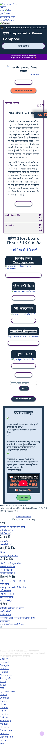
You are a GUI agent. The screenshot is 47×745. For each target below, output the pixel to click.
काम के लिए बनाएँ (6, 570)
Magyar (4, 723)
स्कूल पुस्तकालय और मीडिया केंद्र (13, 587)
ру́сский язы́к (7, 691)
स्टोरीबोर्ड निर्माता (6, 530)
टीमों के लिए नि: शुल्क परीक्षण (11, 563)
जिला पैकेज (4, 584)
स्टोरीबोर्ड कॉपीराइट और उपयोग (12, 608)
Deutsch (4, 668)
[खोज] (8, 10)
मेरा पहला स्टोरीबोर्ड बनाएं (23, 516)
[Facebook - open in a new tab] (1, 636)
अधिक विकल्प (35, 74)
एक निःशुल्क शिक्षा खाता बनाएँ (25, 57)
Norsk (3, 704)
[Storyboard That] (8, 4)
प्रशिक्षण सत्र (5, 590)
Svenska (4, 697)
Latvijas (4, 740)
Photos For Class (9, 555)
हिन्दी (2, 688)
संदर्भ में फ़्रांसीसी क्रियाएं (40, 27)
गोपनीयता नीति (5, 614)
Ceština (4, 717)
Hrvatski (4, 727)
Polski (3, 710)
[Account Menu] (5, 23)
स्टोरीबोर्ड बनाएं (24, 497)
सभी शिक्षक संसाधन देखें (23, 399)
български (6, 730)
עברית (3, 681)
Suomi (3, 701)
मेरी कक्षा (3, 552)
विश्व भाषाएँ (26, 27)
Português (5, 678)
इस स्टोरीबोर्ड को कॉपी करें (23, 90)
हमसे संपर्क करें (5, 544)
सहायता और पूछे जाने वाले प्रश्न (12, 527)
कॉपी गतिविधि (23, 46)
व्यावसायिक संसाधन (7, 566)
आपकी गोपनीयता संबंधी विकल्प (12, 624)
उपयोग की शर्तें (5, 611)
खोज (23, 388)
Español (4, 662)
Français (4, 665)
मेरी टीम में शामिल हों (7, 573)
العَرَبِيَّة (3, 684)
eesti (2, 743)
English (4, 658)
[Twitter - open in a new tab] (1, 644)
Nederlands (6, 675)
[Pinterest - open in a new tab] (1, 648)
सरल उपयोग (5, 621)
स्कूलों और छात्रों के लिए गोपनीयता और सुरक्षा (17, 618)
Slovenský (5, 720)
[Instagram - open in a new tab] (1, 640)
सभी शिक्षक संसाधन (14, 27)
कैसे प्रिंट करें (5, 533)
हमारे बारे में (4, 541)
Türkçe (4, 707)
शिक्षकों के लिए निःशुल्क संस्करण (12, 580)
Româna (4, 714)
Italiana (4, 671)
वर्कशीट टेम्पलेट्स (6, 597)
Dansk (3, 694)
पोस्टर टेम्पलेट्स (6, 600)
